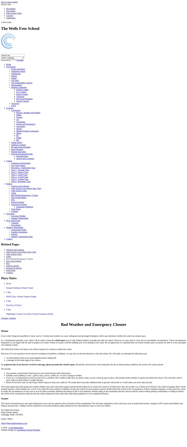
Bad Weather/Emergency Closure (24, 195)
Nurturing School (18, 71)
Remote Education (18, 152)
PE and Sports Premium (20, 147)
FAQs (13, 106)
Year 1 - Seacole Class (20, 170)
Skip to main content (9, 2)
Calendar (14, 223)
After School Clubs (14, 13)
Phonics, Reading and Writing (28, 113)
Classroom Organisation (21, 163)
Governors (10, 214)
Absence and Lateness (20, 186)
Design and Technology (25, 124)
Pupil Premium (17, 149)
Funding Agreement (19, 232)
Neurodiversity (22, 156)
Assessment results (18, 230)
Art (17, 119)
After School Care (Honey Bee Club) (26, 188)
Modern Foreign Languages (27, 131)
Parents (9, 184)
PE (17, 136)
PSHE (18, 138)
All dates (4, 318)
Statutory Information (19, 218)
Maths (18, 115)
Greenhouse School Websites (28, 430)
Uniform (14, 211)
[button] (12, 22)
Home (8, 64)
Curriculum (15, 110)
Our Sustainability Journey (22, 83)
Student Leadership (19, 87)
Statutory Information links (22, 237)
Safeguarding (16, 85)
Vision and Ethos (18, 69)
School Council (22, 101)
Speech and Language (25, 159)
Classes (9, 161)
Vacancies (15, 103)
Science (19, 117)
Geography (20, 126)
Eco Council (21, 92)
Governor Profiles (18, 216)
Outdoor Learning (18, 145)
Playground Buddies (24, 99)
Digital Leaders (22, 90)
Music (18, 133)
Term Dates (10, 11)
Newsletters (11, 9)
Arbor (13, 193)
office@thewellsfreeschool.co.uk (14, 423)
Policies (14, 234)
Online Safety (16, 142)
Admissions (11, 18)
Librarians (20, 97)
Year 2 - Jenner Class (19, 172)
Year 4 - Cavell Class (19, 177)
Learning (9, 108)
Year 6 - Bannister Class (21, 181)
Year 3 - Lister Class (19, 175)
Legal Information (16, 428)
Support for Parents (19, 204)
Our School (10, 67)
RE (17, 140)
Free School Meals (18, 198)
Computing (20, 122)
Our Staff (15, 80)
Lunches (9, 16)
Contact (9, 239)
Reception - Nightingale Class (23, 168)
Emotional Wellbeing (24, 207)
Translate (20, 60)
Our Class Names (18, 165)
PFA (13, 200)
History (14, 76)
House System (22, 94)
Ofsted (14, 78)
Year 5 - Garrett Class (19, 179)
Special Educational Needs (22, 154)
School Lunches (17, 202)
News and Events (13, 220)
